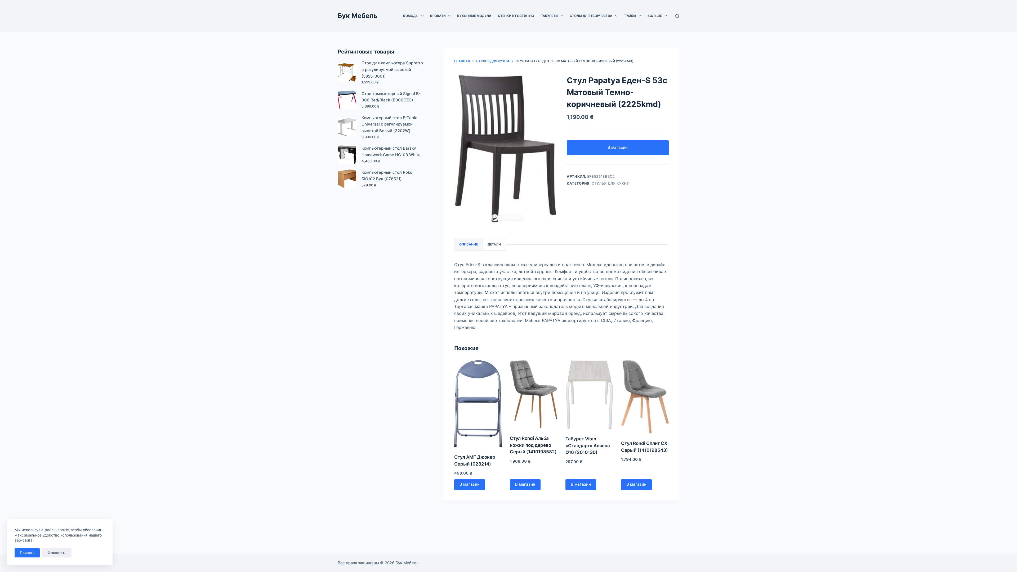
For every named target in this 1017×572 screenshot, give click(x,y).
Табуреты (549, 16)
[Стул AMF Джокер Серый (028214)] (478, 403)
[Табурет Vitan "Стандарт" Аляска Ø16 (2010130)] (589, 394)
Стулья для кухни (611, 183)
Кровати (438, 16)
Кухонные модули (474, 16)
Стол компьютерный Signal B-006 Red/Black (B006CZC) (391, 97)
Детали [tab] (494, 244)
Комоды (410, 16)
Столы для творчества (591, 16)
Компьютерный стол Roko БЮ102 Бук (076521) (387, 175)
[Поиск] (677, 16)
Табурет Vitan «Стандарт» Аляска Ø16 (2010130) (587, 445)
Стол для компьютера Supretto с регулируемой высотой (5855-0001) (392, 69)
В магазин (618, 147)
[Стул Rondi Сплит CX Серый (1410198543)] (645, 397)
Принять (27, 553)
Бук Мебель (357, 16)
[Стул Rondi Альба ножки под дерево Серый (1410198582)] (533, 394)
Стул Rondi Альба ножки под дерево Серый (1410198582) (533, 445)
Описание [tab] (468, 244)
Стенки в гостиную (516, 16)
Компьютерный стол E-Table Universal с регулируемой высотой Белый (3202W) (389, 124)
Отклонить (57, 553)
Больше (655, 16)
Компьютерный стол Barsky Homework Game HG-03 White (391, 151)
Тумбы (630, 16)
